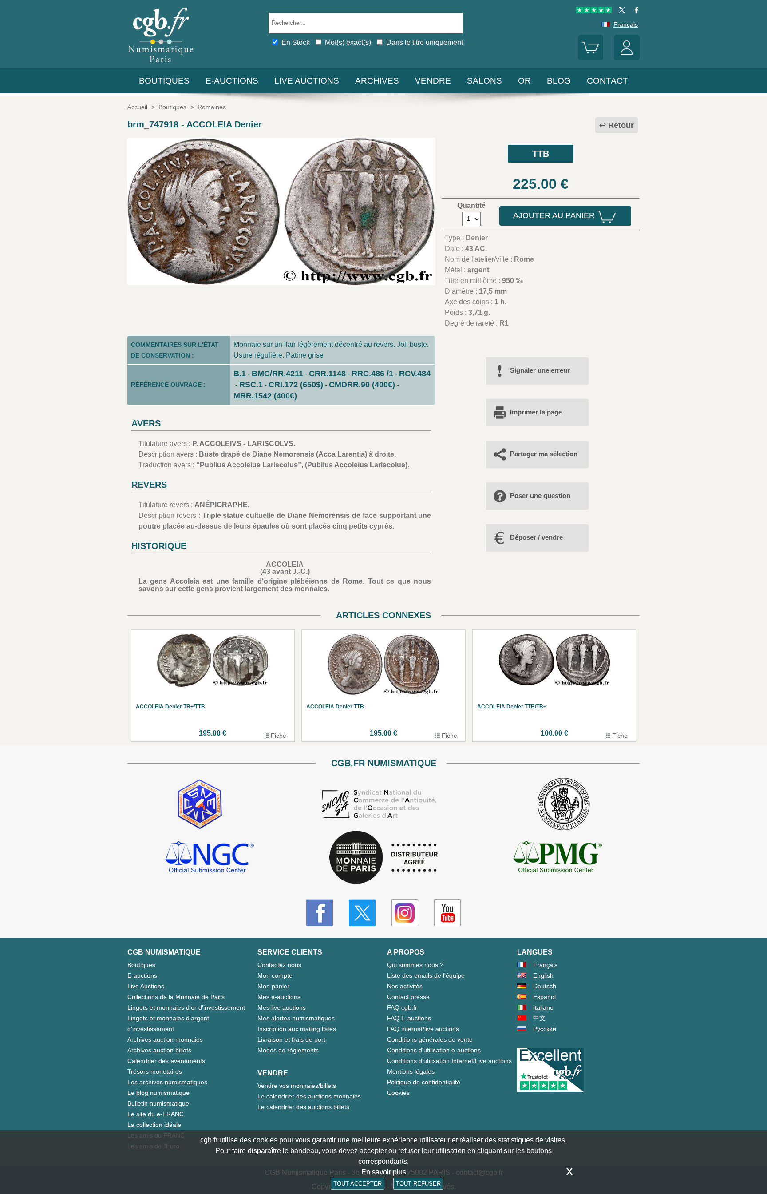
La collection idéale (154, 1124)
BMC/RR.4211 (277, 373)
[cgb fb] (634, 11)
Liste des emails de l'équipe (426, 975)
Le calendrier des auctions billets (303, 1106)
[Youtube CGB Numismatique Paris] (447, 912)
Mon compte (275, 975)
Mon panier (273, 986)
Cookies (398, 1092)
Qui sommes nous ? (415, 964)
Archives (377, 80)
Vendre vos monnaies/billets (296, 1085)
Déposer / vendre (536, 537)
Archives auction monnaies (165, 1039)
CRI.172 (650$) (296, 384)
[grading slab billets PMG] (557, 858)
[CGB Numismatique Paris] (160, 64)
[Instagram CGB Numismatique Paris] (404, 912)
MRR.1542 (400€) (265, 395)
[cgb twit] (620, 11)
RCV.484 (415, 373)
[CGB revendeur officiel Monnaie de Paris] (383, 858)
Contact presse (408, 996)
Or (524, 80)
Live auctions (306, 80)
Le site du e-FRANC (155, 1114)
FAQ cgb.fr (402, 1007)
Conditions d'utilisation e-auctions (434, 1050)
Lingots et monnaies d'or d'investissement (186, 1007)
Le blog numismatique (158, 1092)
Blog (559, 80)
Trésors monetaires (154, 1071)
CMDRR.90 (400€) (362, 384)
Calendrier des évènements (166, 1060)
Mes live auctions (281, 1007)
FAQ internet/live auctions (423, 1028)
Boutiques (164, 80)
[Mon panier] (591, 58)
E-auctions (232, 80)
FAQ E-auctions (409, 1018)
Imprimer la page (536, 412)
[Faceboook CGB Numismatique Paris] (319, 912)
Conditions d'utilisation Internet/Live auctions (449, 1060)
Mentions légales (411, 1071)
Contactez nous (279, 964)
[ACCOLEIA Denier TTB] (281, 283)
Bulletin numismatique (158, 1103)
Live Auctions (145, 986)
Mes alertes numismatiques (296, 1018)
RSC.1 (251, 384)
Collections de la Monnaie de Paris (176, 996)
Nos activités (405, 986)
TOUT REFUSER (418, 1183)
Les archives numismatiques (167, 1082)
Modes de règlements (288, 1050)
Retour (621, 125)
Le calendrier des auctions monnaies (309, 1096)
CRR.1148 (327, 373)
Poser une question (540, 495)
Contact (607, 80)
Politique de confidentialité (423, 1082)
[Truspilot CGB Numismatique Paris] (594, 11)
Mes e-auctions (278, 996)
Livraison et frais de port (291, 1039)
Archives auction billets (159, 1050)
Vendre (433, 80)
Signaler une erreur (540, 370)
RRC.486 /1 (372, 373)
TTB (540, 153)
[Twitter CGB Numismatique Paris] (362, 912)
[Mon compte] (627, 58)
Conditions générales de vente (430, 1039)
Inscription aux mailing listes (296, 1028)
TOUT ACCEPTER (357, 1183)
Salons (484, 80)
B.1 (239, 373)
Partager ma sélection (543, 454)
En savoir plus (383, 1172)
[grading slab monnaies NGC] (209, 858)
